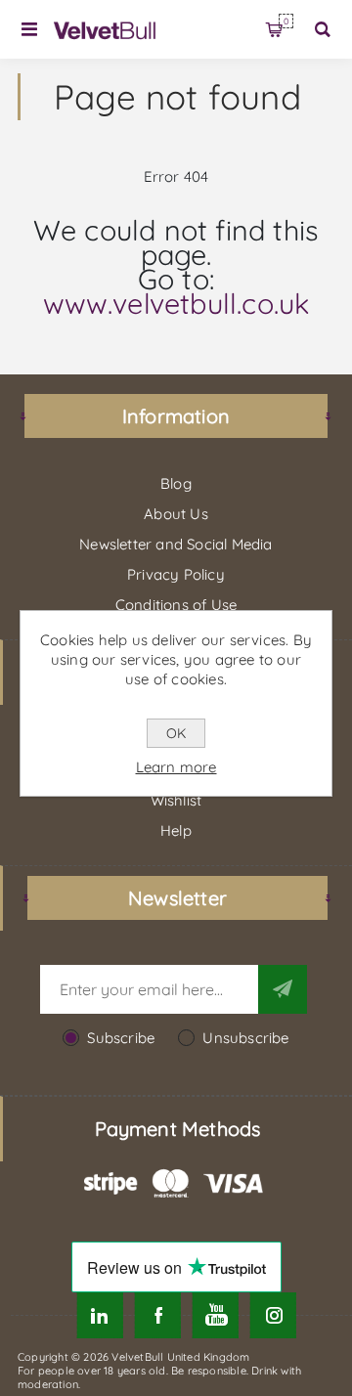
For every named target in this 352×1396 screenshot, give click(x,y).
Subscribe (120, 1037)
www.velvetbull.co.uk (176, 303)
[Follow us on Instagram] (273, 1315)
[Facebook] (158, 1315)
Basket (286, 21)
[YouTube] (216, 1315)
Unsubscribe (245, 1037)
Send (282, 989)
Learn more (176, 767)
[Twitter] (99, 1315)
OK (176, 733)
